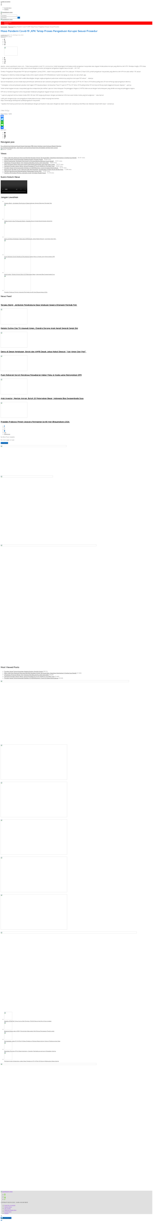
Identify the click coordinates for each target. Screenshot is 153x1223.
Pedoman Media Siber (10, 1210)
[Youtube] (5, 136)
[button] (18, 18)
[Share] (76, 127)
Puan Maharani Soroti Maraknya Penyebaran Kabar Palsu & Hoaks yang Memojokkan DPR (29, 256)
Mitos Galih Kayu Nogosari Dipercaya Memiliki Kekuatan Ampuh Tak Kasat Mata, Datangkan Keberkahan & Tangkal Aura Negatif (40, 158)
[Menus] (1, 3)
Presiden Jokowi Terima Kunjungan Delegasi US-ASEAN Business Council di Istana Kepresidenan (31, 168)
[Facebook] (76, 116)
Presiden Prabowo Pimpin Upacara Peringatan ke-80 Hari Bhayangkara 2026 (26, 292)
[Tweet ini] (4, 41)
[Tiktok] (4, 138)
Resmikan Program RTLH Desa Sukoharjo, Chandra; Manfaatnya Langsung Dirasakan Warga (27, 893)
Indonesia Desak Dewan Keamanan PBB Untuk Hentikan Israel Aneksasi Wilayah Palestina (31, 146)
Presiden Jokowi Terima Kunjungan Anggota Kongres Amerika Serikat (23, 159)
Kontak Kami (7, 1211)
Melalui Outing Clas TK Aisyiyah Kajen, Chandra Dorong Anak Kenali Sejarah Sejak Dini (28, 221)
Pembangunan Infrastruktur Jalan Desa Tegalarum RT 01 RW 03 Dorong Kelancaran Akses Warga (28, 931)
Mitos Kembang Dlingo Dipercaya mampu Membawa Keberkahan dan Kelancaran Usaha (29, 164)
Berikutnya (7, 434)
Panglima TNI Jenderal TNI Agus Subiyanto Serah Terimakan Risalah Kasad (25, 173)
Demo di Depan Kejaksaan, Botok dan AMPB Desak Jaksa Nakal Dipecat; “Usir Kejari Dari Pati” (30, 239)
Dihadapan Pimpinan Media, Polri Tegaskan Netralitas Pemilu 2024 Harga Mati (26, 163)
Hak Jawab (7, 1208)
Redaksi (6, 1213)
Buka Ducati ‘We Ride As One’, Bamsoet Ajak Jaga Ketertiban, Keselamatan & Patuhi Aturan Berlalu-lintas (33, 169)
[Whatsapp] (4, 44)
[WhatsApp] (76, 122)
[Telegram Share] (4, 43)
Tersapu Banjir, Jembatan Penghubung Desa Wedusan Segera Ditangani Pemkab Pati (28, 203)
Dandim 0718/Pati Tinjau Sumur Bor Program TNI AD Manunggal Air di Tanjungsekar (24, 781)
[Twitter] (76, 119)
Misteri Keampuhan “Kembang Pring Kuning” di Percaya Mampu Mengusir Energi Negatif (29, 161)
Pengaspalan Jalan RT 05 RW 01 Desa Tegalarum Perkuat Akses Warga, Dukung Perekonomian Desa (29, 856)
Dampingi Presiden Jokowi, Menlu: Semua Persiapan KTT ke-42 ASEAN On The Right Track (29, 166)
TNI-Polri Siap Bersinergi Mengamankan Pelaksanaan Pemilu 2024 (23, 171)
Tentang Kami (8, 1207)
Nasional (3, 36)
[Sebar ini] (4, 39)
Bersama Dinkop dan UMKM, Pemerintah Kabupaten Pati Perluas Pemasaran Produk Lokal (26, 818)
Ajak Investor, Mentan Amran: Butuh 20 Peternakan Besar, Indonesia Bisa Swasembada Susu (29, 274)
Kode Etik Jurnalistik (9, 1205)
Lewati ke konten (5, 1)
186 (5, 432)
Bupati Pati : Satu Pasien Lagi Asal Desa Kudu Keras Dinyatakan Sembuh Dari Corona (29, 148)
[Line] (76, 124)
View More (4, 443)
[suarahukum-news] (7, 12)
